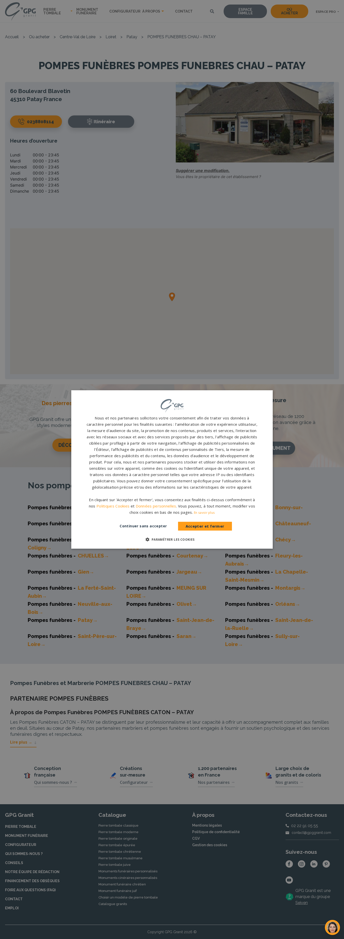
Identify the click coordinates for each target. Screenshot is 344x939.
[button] (171, 539)
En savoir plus (204, 512)
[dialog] (172, 469)
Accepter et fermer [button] (205, 526)
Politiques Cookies (112, 505)
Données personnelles (156, 505)
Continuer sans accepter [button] (143, 526)
